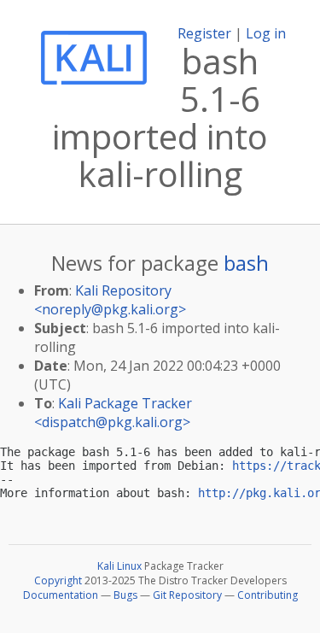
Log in (266, 33)
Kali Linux (119, 566)
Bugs (125, 595)
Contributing (267, 595)
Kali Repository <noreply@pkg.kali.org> (110, 300)
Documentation (60, 595)
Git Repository (187, 595)
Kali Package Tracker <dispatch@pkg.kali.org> (113, 412)
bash (246, 263)
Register (204, 33)
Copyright (58, 580)
